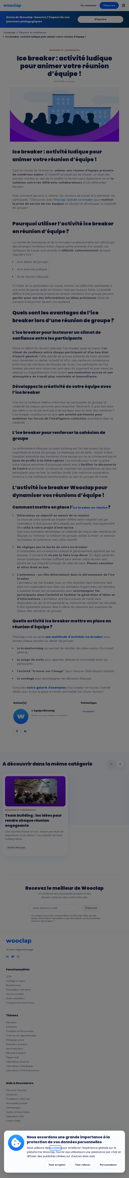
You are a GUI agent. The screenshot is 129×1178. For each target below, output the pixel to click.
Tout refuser (82, 1164)
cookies (55, 1148)
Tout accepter (57, 1164)
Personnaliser (108, 1164)
